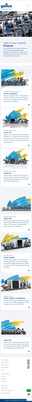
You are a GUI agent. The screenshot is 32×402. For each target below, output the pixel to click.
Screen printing (5, 362)
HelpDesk (3, 379)
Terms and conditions (6, 390)
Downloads (4, 381)
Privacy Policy (4, 388)
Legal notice (4, 385)
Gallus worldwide (5, 374)
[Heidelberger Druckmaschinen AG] (6, 6)
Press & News (4, 367)
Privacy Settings (5, 393)
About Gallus (4, 365)
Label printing (4, 360)
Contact (3, 370)
